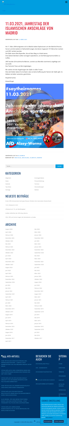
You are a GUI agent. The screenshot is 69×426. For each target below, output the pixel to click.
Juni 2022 (37, 285)
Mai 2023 (37, 270)
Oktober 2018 (9, 329)
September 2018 (39, 329)
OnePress (38, 422)
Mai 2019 (37, 317)
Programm (62, 376)
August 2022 (37, 282)
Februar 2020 (38, 306)
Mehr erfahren (49, 417)
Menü (66, 2)
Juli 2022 (7, 285)
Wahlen (36, 190)
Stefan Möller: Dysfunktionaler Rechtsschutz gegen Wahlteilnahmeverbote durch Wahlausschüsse (15, 393)
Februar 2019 (9, 323)
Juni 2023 (8, 270)
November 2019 (38, 309)
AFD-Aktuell (13, 356)
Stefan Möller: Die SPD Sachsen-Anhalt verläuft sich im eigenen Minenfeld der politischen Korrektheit (14, 379)
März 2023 (37, 273)
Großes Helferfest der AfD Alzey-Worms (16, 213)
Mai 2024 (37, 256)
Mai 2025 (8, 244)
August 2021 (37, 294)
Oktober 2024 (9, 253)
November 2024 (38, 250)
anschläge (25, 157)
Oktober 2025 (9, 241)
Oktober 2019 (9, 311)
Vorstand (62, 368)
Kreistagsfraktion (39, 178)
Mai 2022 (8, 288)
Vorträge (7, 190)
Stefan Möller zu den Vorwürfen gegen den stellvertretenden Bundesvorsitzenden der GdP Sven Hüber (15, 372)
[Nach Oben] (35, 421)
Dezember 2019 (9, 309)
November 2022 (9, 279)
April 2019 (8, 320)
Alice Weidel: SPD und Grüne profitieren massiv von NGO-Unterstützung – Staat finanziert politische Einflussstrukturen (15, 401)
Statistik (7, 184)
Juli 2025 (36, 241)
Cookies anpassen (58, 421)
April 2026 (8, 232)
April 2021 (8, 297)
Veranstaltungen (39, 187)
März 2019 (37, 320)
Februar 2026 (9, 235)
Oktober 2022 (38, 279)
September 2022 (10, 282)
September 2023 (39, 264)
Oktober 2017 (38, 338)
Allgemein (21, 155)
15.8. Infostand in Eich (11, 205)
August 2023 (8, 267)
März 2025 (37, 244)
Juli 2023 (36, 267)
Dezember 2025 (9, 238)
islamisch (33, 157)
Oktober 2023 (9, 264)
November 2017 (9, 338)
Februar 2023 (9, 276)
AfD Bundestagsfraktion (44, 372)
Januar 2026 (37, 235)
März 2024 (37, 258)
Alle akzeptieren (48, 421)
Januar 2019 (37, 323)
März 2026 (37, 232)
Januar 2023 (37, 276)
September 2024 (39, 253)
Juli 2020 (7, 303)
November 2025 (38, 238)
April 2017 (8, 341)
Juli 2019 (36, 314)
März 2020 (8, 306)
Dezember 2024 (9, 250)
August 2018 (8, 332)
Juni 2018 (8, 335)
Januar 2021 (37, 300)
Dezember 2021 (38, 291)
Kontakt (61, 380)
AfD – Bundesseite (41, 368)
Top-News (8, 187)
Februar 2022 (38, 288)
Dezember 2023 (9, 261)
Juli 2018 (36, 332)
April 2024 (8, 258)
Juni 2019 (8, 317)
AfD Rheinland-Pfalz (42, 364)
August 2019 (8, 314)
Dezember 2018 (9, 326)
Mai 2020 (37, 303)
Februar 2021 (9, 300)
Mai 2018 (37, 335)
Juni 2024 (8, 256)
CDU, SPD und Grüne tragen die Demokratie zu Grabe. (20, 217)
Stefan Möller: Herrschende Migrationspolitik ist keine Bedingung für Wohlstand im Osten (15, 408)
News (7, 181)
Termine (36, 184)
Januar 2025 (37, 247)
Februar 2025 (9, 247)
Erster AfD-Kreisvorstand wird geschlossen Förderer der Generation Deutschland (28, 201)
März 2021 (37, 297)
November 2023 (38, 261)
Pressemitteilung (39, 181)
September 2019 (39, 311)
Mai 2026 (37, 229)
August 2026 (8, 229)
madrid (39, 157)
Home (60, 364)
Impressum (62, 390)
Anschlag (18, 157)
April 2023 (8, 273)
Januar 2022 (8, 291)
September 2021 (10, 294)
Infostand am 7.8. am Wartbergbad (15, 209)
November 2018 (38, 326)
